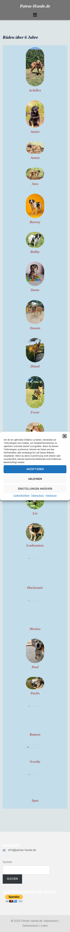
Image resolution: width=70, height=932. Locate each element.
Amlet (35, 132)
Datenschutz (37, 495)
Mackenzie (35, 588)
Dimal (35, 366)
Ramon (35, 734)
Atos (35, 184)
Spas (35, 800)
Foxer (35, 412)
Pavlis (35, 693)
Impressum (51, 495)
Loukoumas (35, 545)
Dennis (35, 328)
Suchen (7, 862)
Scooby (35, 761)
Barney (35, 222)
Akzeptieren (35, 469)
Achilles (35, 90)
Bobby (35, 252)
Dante (35, 290)
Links (44, 925)
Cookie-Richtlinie (21, 495)
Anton (35, 158)
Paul (35, 667)
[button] (64, 436)
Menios (35, 629)
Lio (35, 513)
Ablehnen (35, 479)
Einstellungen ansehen (35, 488)
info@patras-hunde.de (22, 850)
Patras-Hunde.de (35, 6)
